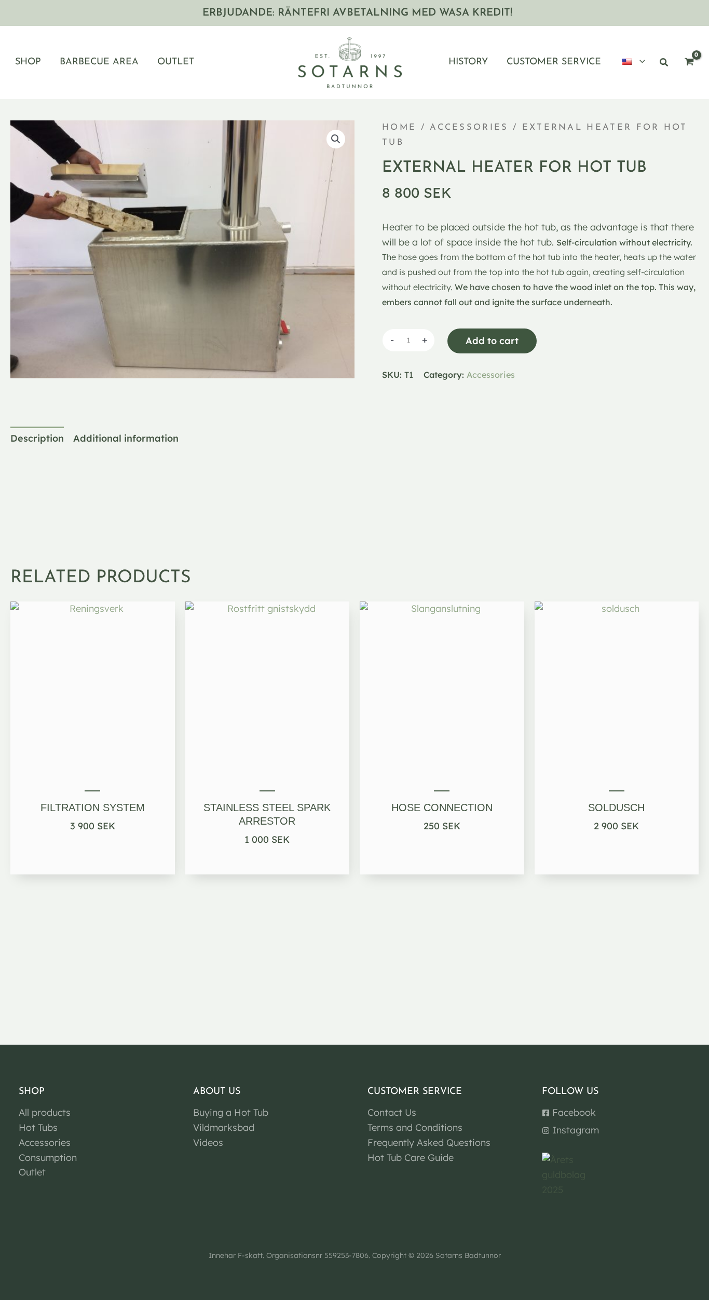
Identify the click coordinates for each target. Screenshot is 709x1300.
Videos (208, 1142)
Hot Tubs (38, 1127)
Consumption (48, 1158)
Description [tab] (37, 438)
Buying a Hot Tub (230, 1112)
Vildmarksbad (223, 1127)
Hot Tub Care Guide (410, 1158)
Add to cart (492, 341)
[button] (639, 63)
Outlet (32, 1172)
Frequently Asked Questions (428, 1142)
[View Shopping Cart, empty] (689, 62)
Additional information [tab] (126, 438)
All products (45, 1112)
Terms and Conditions (414, 1127)
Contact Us (391, 1112)
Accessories (469, 128)
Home (399, 128)
